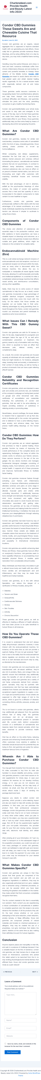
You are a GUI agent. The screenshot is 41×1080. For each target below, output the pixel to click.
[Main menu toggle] (36, 7)
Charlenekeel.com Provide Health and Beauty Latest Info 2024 (21, 7)
